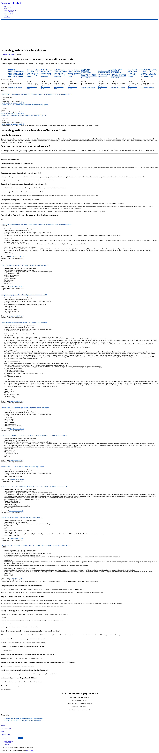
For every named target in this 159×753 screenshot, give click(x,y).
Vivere (6, 15)
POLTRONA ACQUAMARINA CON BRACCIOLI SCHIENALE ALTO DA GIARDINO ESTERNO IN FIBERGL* (36, 94)
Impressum (7, 742)
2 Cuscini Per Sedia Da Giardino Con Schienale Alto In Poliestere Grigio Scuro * (24, 104)
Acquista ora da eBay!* (15, 87)
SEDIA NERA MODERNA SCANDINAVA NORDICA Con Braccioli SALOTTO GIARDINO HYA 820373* (34, 435)
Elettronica (7, 7)
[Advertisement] (79, 33)
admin (12, 54)
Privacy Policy (8, 741)
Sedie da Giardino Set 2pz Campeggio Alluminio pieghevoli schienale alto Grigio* (25, 407)
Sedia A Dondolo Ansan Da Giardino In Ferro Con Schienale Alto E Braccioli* (24, 322)
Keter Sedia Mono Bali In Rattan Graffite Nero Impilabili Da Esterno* (21, 517)
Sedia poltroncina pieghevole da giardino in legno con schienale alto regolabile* (24, 115)
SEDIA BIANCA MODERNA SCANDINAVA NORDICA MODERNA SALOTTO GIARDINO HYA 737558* (34, 486)
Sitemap (6, 744)
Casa (5, 8)
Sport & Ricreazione (10, 10)
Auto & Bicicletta (9, 12)
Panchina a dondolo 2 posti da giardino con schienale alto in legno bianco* (22, 467)
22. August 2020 (5, 54)
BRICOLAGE (8, 13)
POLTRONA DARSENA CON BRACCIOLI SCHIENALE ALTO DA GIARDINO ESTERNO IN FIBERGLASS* (36, 545)
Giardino (7, 17)
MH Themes (29, 750)
